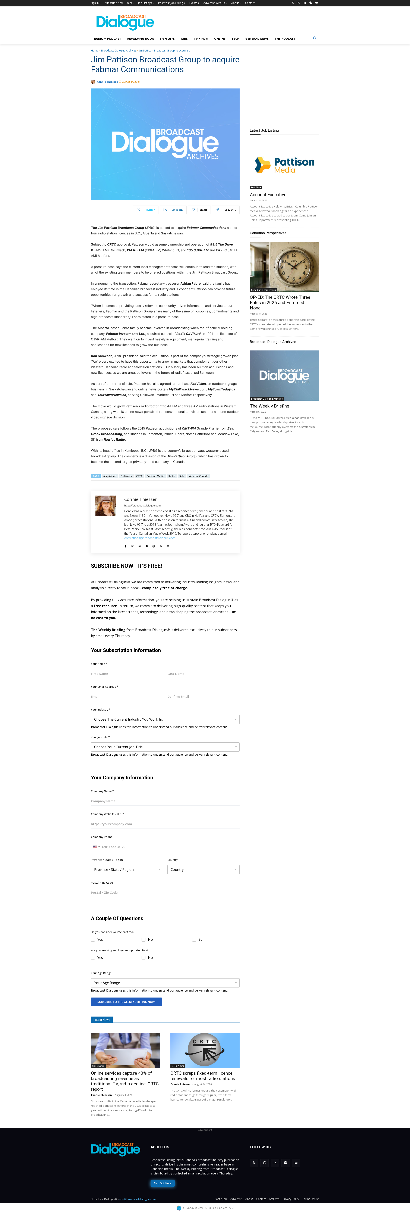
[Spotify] (310, 3)
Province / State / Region (107, 860)
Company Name (102, 791)
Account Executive (268, 194)
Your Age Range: (101, 973)
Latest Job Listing (264, 130)
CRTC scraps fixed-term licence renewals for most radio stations (202, 1076)
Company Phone (102, 837)
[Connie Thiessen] (94, 82)
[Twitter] (292, 3)
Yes (100, 939)
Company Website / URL (107, 814)
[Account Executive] (284, 164)
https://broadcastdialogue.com (142, 505)
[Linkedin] (304, 3)
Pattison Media (155, 476)
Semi (202, 939)
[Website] (168, 544)
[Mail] (146, 544)
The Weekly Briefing (269, 406)
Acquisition (109, 476)
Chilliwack (126, 476)
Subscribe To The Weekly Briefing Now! (126, 1002)
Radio (171, 476)
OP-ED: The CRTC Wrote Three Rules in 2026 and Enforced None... (280, 302)
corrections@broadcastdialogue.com (150, 538)
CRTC (139, 476)
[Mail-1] (316, 3)
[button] (314, 38)
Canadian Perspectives (268, 233)
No (150, 939)
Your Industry (100, 709)
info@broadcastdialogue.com (137, 1199)
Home (94, 50)
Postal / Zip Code (102, 882)
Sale (181, 476)
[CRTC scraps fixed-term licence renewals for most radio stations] (205, 1050)
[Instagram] (298, 3)
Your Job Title (100, 737)
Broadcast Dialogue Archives (118, 50)
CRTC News (98, 1065)
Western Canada (198, 476)
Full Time (256, 187)
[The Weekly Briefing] (284, 375)
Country (172, 860)
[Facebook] (125, 544)
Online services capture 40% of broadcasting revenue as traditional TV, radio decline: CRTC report (125, 1081)
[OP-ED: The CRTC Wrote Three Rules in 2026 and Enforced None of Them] (284, 267)
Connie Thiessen (107, 81)
